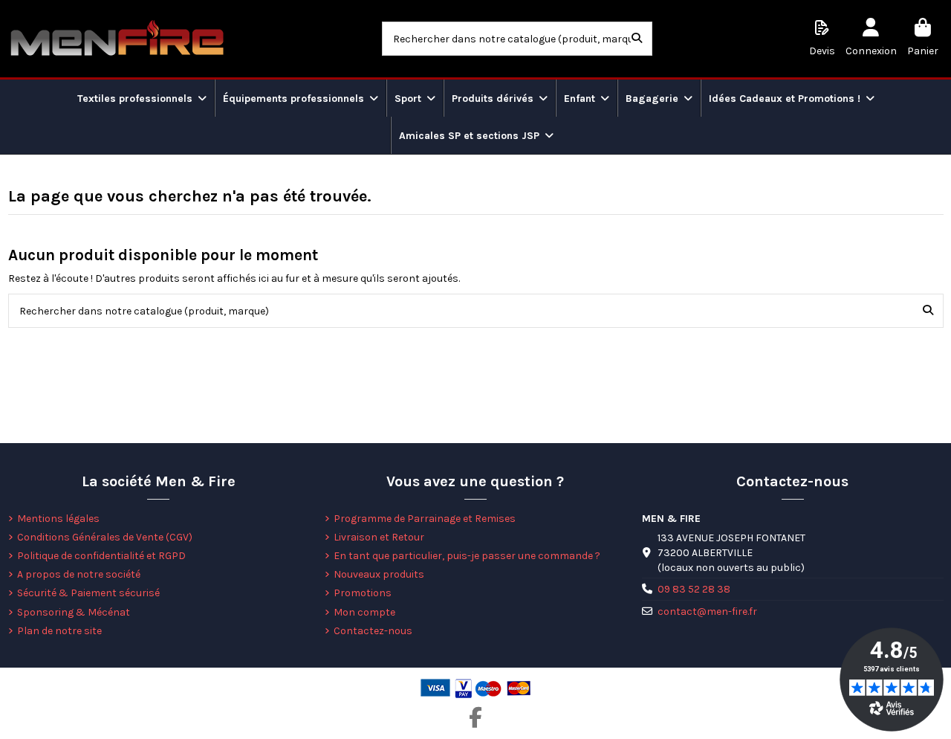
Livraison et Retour (379, 537)
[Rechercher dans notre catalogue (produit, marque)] (636, 38)
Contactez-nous (373, 631)
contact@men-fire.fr (707, 611)
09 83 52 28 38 (694, 589)
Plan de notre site (59, 631)
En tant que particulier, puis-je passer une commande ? (467, 555)
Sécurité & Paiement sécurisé (88, 593)
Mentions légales (58, 518)
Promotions (363, 593)
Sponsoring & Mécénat (73, 612)
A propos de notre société (78, 574)
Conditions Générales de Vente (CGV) (104, 537)
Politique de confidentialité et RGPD (101, 555)
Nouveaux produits (379, 574)
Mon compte (364, 612)
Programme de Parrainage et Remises (425, 518)
